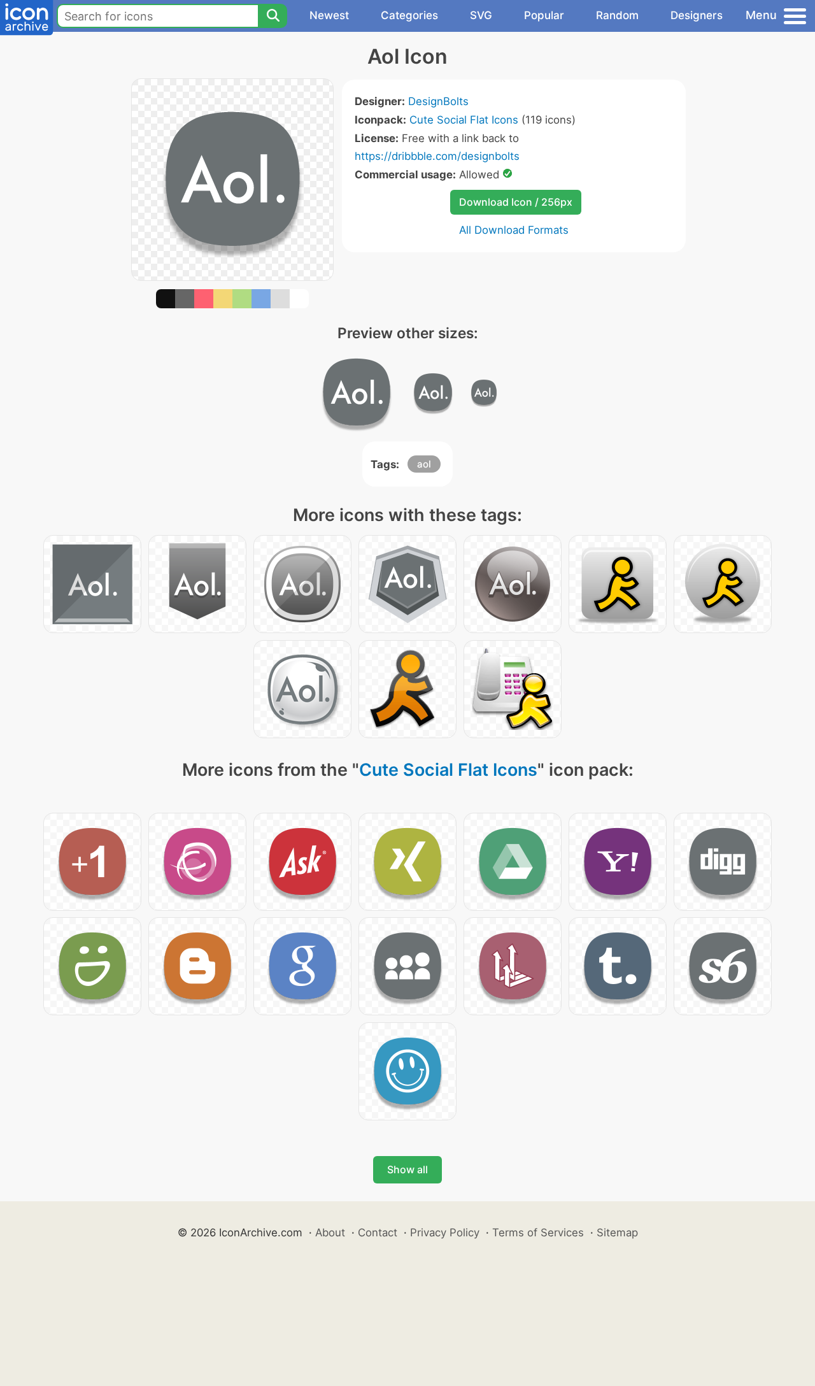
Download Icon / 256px (515, 202)
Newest (329, 15)
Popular (544, 15)
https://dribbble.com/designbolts (437, 156)
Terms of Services (538, 1232)
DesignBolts (438, 101)
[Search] (272, 16)
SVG (481, 15)
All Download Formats (514, 230)
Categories (409, 15)
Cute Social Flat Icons (463, 119)
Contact (377, 1232)
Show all (407, 1169)
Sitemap (617, 1232)
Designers (696, 15)
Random (617, 15)
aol (424, 464)
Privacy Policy (444, 1232)
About (330, 1232)
